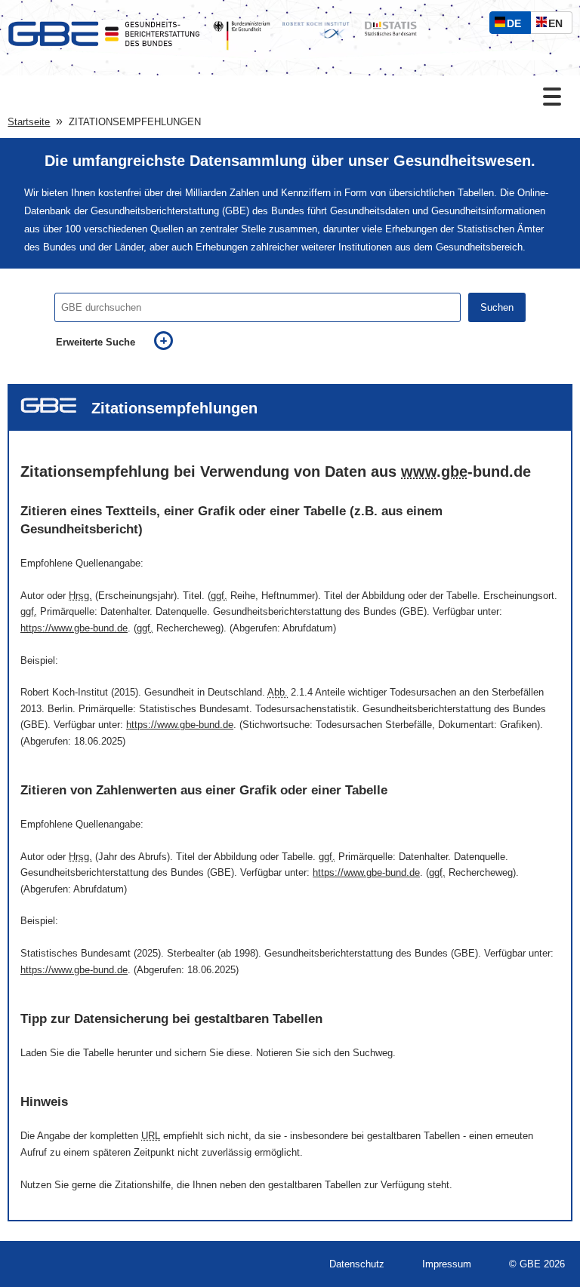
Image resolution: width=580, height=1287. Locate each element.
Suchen (497, 307)
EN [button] (559, 25)
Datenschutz (356, 1264)
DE (517, 25)
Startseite (29, 121)
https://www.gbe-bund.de (74, 628)
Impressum (446, 1264)
